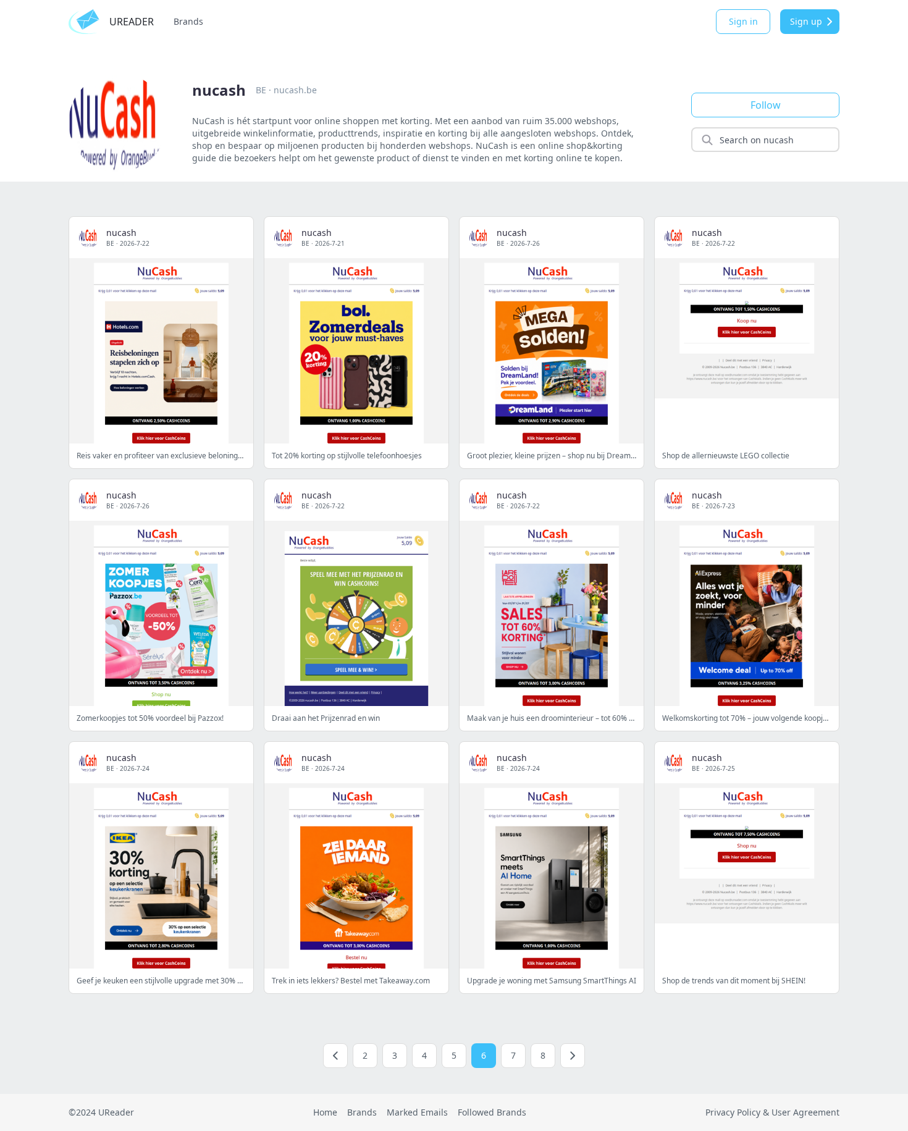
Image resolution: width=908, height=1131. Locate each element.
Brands (188, 21)
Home (325, 1112)
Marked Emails (417, 1112)
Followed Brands (492, 1112)
